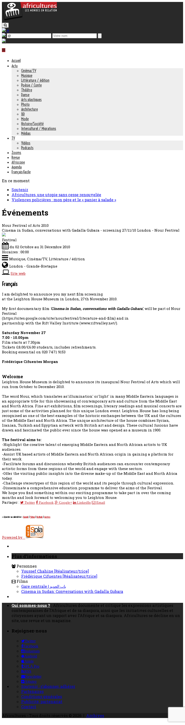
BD (23, 114)
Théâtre (26, 89)
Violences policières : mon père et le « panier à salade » (64, 199)
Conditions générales (41, 696)
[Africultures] (29, 19)
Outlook (40, 516)
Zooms (16, 152)
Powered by (13, 537)
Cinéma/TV (28, 70)
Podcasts (27, 147)
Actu (15, 65)
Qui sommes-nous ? (31, 605)
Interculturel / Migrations (38, 128)
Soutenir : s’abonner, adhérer (48, 686)
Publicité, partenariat (41, 701)
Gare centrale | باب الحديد (43, 586)
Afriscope (18, 162)
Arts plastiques (31, 99)
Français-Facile (21, 171)
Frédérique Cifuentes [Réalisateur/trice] (59, 576)
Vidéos (25, 143)
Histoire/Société (32, 123)
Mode (25, 118)
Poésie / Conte (31, 85)
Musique (26, 75)
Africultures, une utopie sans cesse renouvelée (56, 194)
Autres (47, 516)
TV (13, 138)
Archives (95, 715)
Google (25, 516)
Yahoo (32, 516)
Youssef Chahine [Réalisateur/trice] (55, 571)
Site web (18, 273)
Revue (16, 157)
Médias (26, 133)
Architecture (29, 109)
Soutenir (20, 189)
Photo (25, 104)
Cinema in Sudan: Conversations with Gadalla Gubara (72, 591)
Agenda (17, 167)
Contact (28, 706)
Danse (25, 94)
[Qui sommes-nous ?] (4, 40)
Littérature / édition (35, 80)
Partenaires (32, 691)
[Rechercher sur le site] (5, 25)
